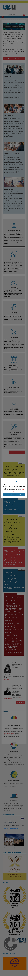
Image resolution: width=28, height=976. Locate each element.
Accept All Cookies (8, 494)
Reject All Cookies (20, 494)
